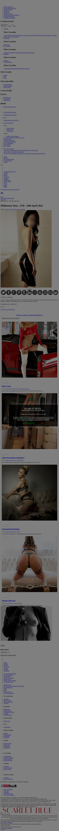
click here (30, 420)
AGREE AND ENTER (29, 423)
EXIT (42, 423)
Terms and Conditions (44, 418)
